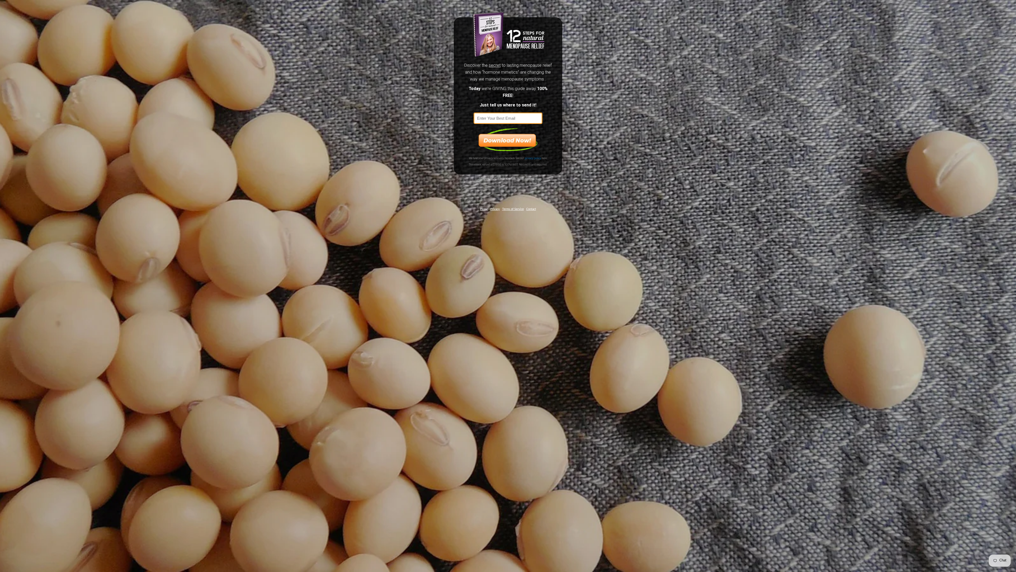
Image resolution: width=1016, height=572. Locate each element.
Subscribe (508, 140)
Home (484, 209)
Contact (531, 209)
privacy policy (533, 158)
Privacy (495, 209)
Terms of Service (513, 209)
